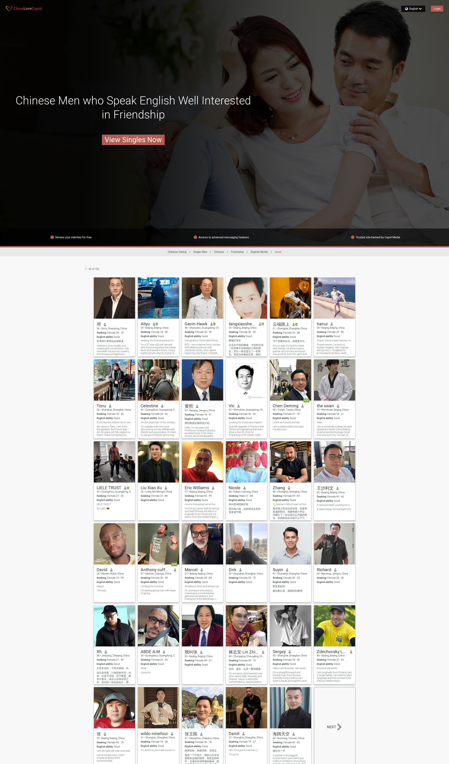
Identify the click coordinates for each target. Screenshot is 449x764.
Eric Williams (197, 487)
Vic (231, 405)
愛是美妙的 (279, 586)
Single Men (200, 252)
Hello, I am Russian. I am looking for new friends (290, 668)
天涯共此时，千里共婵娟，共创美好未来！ (114, 668)
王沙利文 (325, 488)
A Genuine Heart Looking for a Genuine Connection (334, 505)
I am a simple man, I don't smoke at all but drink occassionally (110, 758)
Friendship (237, 252)
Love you (146, 672)
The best (101, 590)
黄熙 (189, 406)
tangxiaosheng (242, 323)
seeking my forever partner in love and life (158, 340)
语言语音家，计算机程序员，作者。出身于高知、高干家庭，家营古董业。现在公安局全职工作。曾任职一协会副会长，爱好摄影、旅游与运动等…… (114, 677)
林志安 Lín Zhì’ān (244, 652)
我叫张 (191, 652)
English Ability (259, 252)
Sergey (279, 651)
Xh (99, 651)
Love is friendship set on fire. (200, 504)
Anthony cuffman (156, 569)
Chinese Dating (177, 252)
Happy (100, 586)
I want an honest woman (286, 422)
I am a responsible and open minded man (288, 428)
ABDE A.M (150, 651)
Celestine (149, 405)
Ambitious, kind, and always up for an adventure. (202, 586)
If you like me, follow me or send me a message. (114, 422)
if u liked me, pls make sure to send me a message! (158, 750)
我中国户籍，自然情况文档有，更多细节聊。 (246, 510)
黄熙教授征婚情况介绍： (198, 423)
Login (437, 8)
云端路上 (281, 324)
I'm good (234, 754)
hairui (322, 323)
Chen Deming (286, 405)
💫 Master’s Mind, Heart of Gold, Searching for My (290, 504)
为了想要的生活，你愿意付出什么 (290, 341)
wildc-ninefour (154, 733)
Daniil (234, 733)
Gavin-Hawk (196, 323)
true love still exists (327, 668)
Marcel (191, 569)
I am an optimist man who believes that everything (114, 750)
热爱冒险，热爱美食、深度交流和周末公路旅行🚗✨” (202, 750)
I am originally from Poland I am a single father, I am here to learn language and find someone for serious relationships (334, 676)
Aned (143, 668)
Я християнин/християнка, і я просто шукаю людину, (334, 340)
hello (319, 422)
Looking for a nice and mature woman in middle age (246, 422)
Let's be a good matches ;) (243, 750)
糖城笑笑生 (235, 340)
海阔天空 (281, 734)
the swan (325, 405)
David (102, 569)
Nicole (234, 487)
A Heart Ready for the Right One (334, 509)
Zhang (279, 487)
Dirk (232, 569)
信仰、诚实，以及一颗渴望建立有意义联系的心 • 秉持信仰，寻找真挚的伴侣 (246, 668)
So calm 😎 (103, 508)
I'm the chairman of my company (158, 422)
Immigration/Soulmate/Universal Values (202, 340)
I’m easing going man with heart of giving (158, 592)
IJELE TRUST (109, 487)
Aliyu (145, 323)
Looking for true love (152, 586)
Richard (324, 569)
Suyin (278, 569)
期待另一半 (279, 750)
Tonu (101, 405)
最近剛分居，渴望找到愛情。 (289, 590)
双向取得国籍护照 (238, 504)
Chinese (219, 252)
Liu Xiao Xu (151, 487)
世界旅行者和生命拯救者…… (112, 341)
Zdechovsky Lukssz (332, 651)
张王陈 (191, 734)
